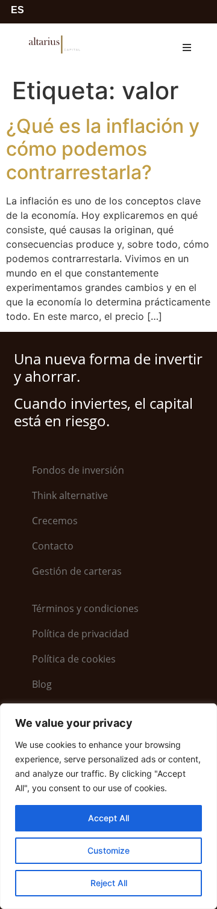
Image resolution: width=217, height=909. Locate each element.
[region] (108, 806)
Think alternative (70, 495)
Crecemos (55, 520)
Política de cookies (74, 659)
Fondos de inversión (78, 470)
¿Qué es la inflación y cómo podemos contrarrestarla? (103, 149)
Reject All (108, 883)
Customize (108, 850)
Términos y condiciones (85, 608)
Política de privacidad (80, 633)
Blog (42, 684)
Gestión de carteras (77, 571)
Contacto (53, 545)
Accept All (108, 818)
